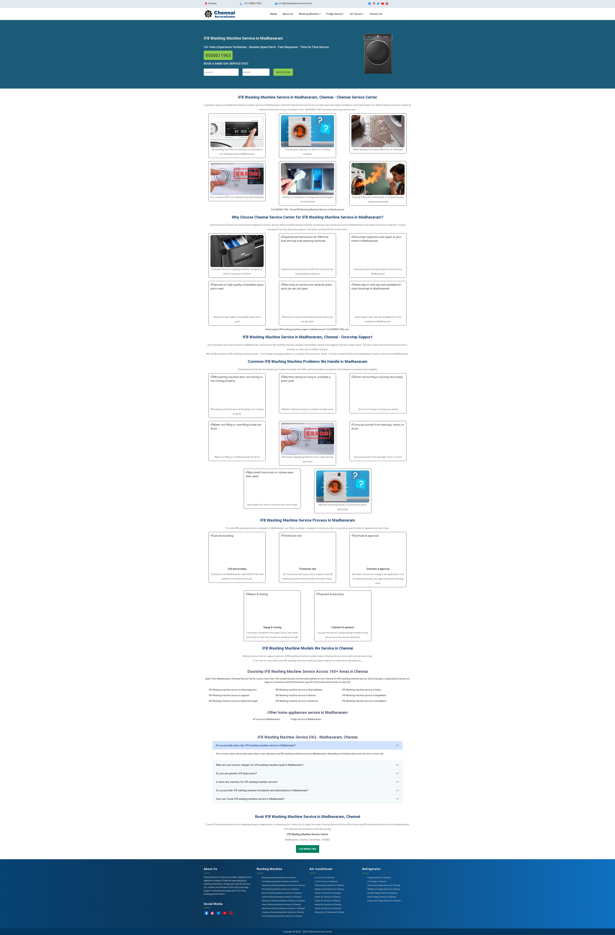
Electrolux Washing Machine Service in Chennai (283, 908)
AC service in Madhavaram (266, 719)
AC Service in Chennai (324, 877)
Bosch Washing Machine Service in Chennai (282, 893)
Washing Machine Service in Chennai (278, 877)
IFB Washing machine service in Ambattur (297, 701)
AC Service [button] (356, 13)
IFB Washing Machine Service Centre (307, 834)
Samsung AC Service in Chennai (329, 885)
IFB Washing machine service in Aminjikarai (364, 701)
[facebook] (369, 3)
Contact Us (375, 13)
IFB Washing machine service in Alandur (296, 695)
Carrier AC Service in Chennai (328, 908)
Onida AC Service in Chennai (327, 900)
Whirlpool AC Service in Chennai (329, 889)
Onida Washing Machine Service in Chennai (281, 897)
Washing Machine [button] (309, 13)
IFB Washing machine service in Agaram (229, 695)
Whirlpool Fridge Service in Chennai (383, 889)
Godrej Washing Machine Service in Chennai (282, 916)
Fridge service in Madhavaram (306, 719)
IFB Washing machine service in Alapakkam (364, 695)
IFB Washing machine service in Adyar (361, 689)
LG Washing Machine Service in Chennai (280, 881)
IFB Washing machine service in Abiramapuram (233, 689)
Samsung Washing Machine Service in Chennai (283, 885)
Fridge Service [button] (334, 13)
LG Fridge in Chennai (376, 881)
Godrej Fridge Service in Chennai (382, 893)
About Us (288, 13)
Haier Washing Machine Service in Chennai (281, 904)
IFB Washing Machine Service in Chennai (280, 889)
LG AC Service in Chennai (326, 881)
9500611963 (218, 55)
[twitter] (378, 3)
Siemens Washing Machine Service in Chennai (283, 912)
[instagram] (374, 3)
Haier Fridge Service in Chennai (381, 897)
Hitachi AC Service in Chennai (328, 904)
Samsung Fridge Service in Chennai (383, 885)
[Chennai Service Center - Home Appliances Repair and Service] (220, 14)
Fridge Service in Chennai (379, 877)
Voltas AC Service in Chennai (328, 893)
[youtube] (382, 3)
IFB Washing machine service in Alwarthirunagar (233, 701)
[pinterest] (387, 3)
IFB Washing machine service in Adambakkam (299, 689)
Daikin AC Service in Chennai (328, 897)
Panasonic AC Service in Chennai (329, 912)
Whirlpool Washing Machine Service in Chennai (283, 900)
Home (273, 13)
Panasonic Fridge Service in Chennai (384, 900)
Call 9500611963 (307, 849)
